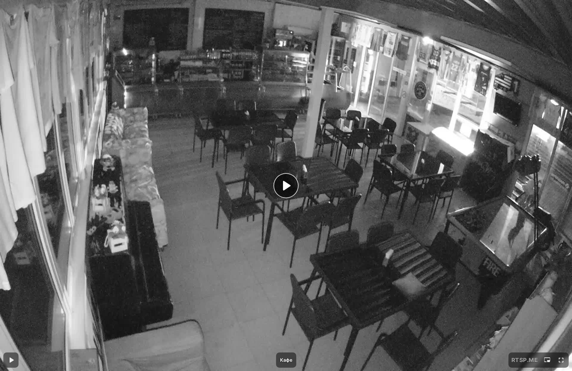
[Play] (286, 185)
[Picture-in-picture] (547, 360)
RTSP (524, 360)
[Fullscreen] (561, 360)
